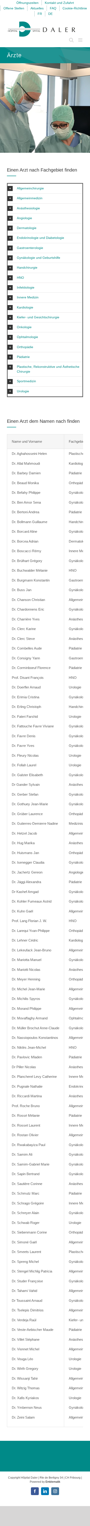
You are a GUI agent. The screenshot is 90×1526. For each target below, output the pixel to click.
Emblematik (52, 1481)
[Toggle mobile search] (71, 40)
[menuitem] (40, 13)
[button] (45, 188)
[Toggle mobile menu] (80, 40)
